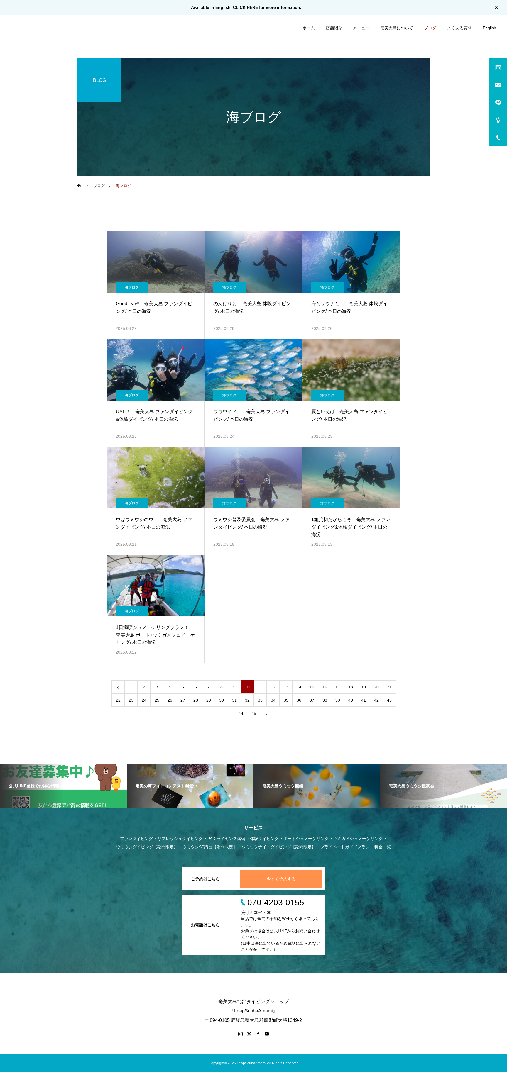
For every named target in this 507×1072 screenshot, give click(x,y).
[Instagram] (240, 1034)
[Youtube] (267, 1034)
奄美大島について (396, 28)
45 (253, 713)
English (489, 28)
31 (234, 700)
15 (312, 687)
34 (273, 700)
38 (324, 700)
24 (144, 700)
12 (273, 687)
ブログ (430, 28)
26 (170, 700)
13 (286, 687)
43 (389, 700)
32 (247, 700)
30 (221, 700)
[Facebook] (258, 1034)
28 (195, 700)
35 (286, 700)
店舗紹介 (334, 28)
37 (312, 700)
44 (241, 713)
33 (260, 700)
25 (157, 700)
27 (182, 700)
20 (376, 687)
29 (208, 700)
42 (376, 700)
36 (299, 700)
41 (363, 700)
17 (337, 687)
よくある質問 (459, 28)
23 (131, 700)
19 (363, 687)
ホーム (308, 28)
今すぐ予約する (281, 878)
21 (389, 687)
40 (350, 700)
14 (299, 687)
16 (324, 687)
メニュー (361, 28)
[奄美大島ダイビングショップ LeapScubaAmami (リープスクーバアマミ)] (37, 28)
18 (350, 687)
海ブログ (132, 287)
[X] (249, 1034)
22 (118, 700)
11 (260, 687)
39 (337, 700)
